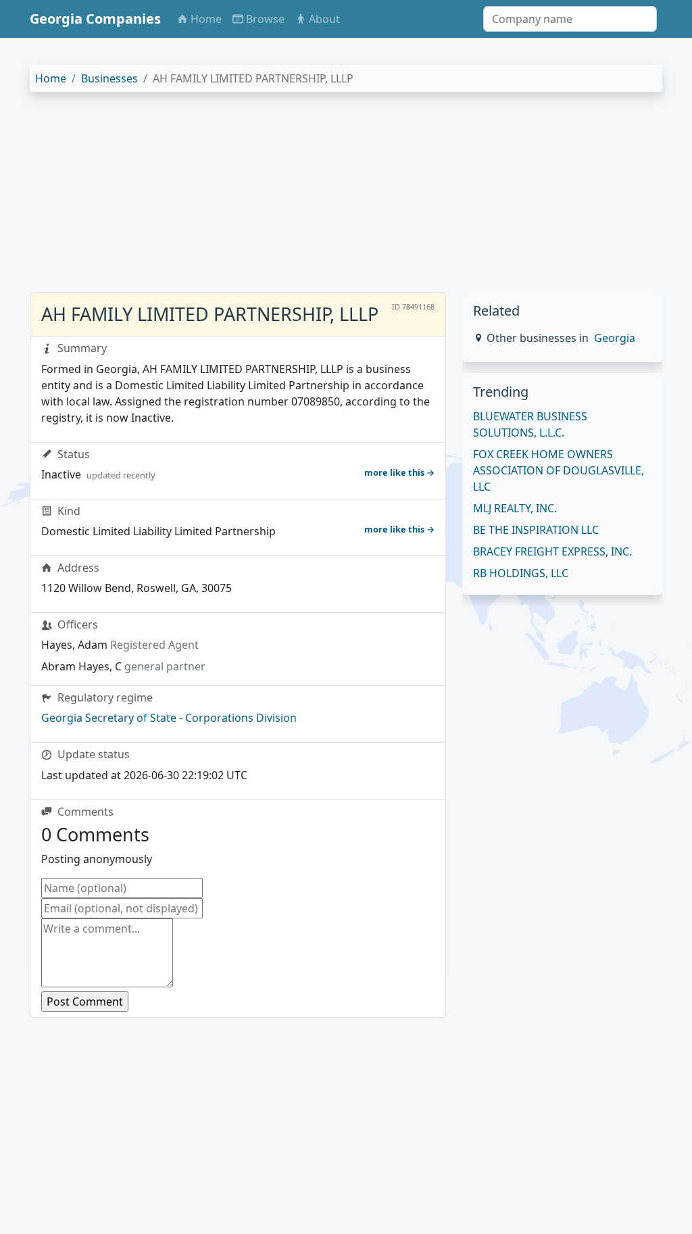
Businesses (109, 78)
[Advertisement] (346, 197)
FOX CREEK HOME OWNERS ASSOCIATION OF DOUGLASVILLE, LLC (558, 470)
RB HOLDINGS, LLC (520, 573)
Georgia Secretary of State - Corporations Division (169, 717)
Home (50, 78)
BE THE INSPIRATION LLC (536, 529)
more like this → (399, 472)
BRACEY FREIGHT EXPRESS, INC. (552, 551)
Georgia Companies (95, 18)
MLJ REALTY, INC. (515, 508)
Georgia (614, 337)
